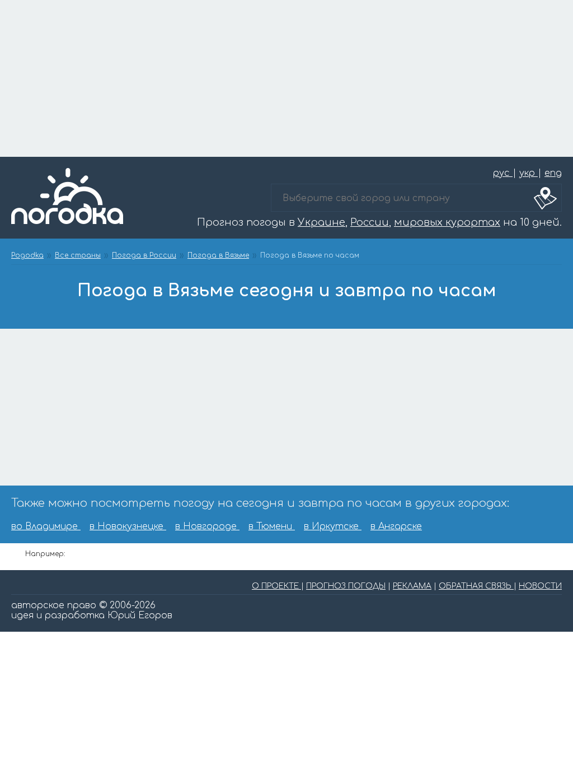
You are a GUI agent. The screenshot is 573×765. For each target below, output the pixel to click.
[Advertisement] (286, 78)
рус (503, 173)
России (369, 222)
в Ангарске (396, 526)
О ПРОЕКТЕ (276, 586)
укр (528, 173)
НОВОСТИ (540, 586)
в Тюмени (271, 526)
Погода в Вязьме (218, 255)
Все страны (78, 255)
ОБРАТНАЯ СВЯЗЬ (476, 586)
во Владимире (46, 526)
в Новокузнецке (128, 526)
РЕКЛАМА (412, 586)
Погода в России (144, 255)
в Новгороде (207, 526)
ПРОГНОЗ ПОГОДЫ (346, 586)
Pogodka (27, 255)
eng (553, 173)
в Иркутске (332, 526)
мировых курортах (447, 222)
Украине (321, 222)
